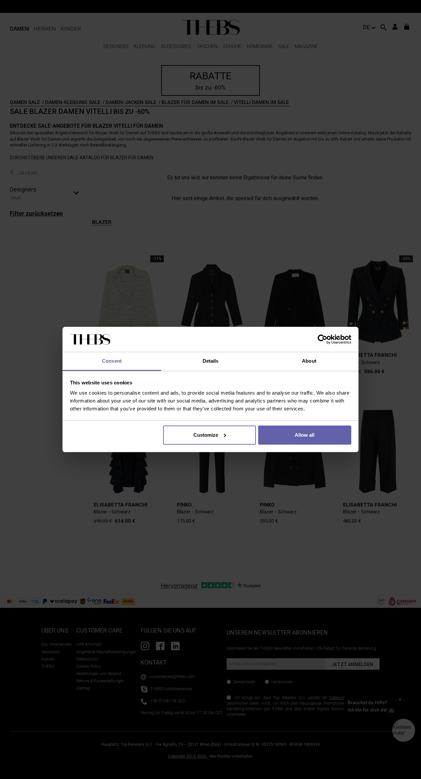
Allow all (304, 435)
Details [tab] (211, 361)
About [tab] (309, 361)
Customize (205, 435)
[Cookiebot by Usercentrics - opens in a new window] (322, 339)
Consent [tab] (112, 361)
